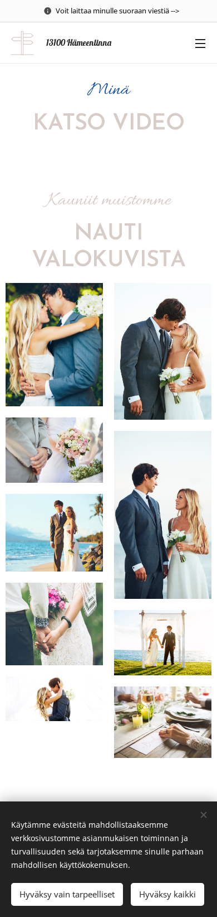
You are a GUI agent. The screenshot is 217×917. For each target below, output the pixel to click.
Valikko (200, 43)
